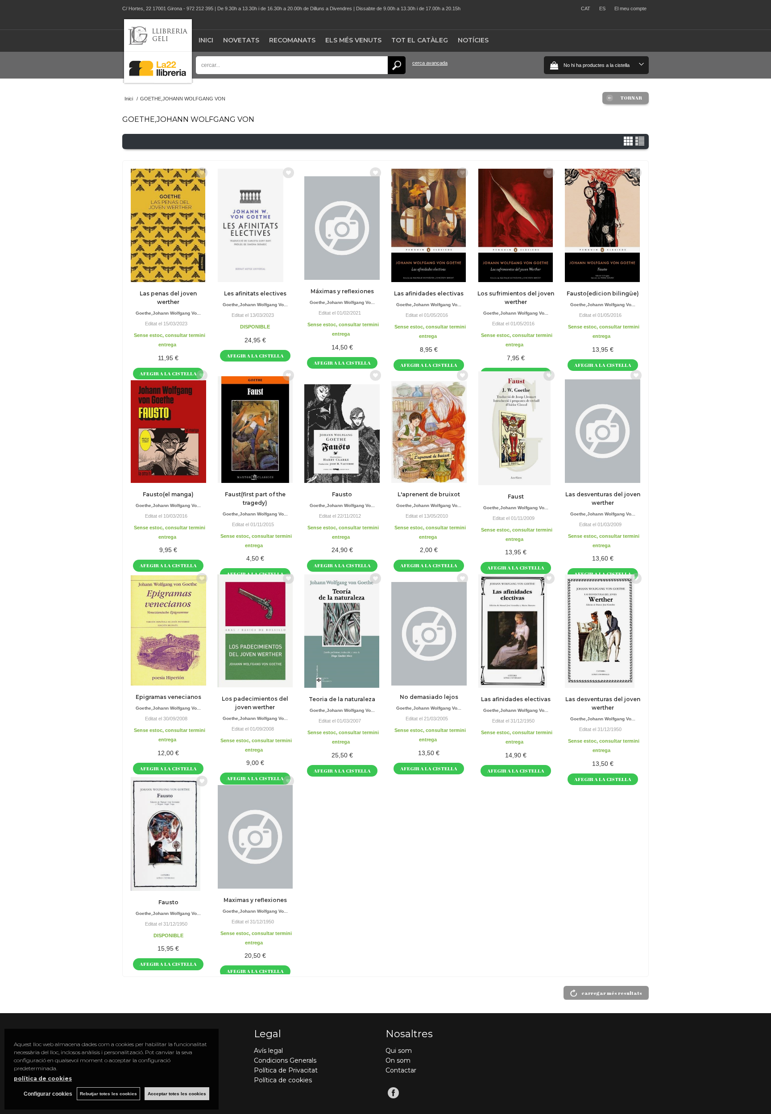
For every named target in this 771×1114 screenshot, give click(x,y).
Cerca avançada (430, 63)
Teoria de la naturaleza (342, 699)
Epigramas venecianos (168, 697)
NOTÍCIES (473, 40)
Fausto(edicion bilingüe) (603, 293)
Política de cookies (283, 1080)
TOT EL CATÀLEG (419, 40)
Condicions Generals (285, 1060)
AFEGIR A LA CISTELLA (255, 355)
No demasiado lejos (429, 697)
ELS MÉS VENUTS (353, 40)
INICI (206, 40)
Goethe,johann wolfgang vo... (168, 313)
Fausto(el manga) (168, 494)
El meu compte (630, 8)
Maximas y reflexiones (255, 900)
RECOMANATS (292, 40)
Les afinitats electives (255, 293)
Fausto (342, 494)
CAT (585, 8)
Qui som (399, 1051)
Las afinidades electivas (429, 293)
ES (602, 8)
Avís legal (268, 1051)
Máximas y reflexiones (342, 291)
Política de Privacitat (286, 1070)
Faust (516, 496)
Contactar (401, 1070)
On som (398, 1060)
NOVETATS (241, 40)
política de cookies (43, 1078)
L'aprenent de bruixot (429, 494)
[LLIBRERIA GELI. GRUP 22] (158, 81)
